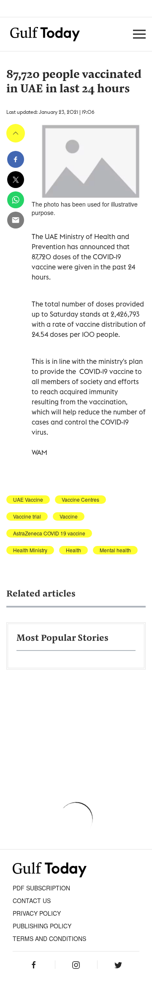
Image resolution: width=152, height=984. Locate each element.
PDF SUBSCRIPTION (41, 888)
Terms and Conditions (49, 938)
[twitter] (15, 179)
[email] (15, 220)
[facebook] (15, 159)
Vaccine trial (27, 516)
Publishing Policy (42, 926)
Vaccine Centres (80, 499)
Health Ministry (30, 550)
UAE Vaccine (28, 499)
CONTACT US (32, 900)
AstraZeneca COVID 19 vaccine (49, 533)
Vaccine (69, 516)
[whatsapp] (15, 199)
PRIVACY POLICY (37, 913)
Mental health (115, 550)
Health (73, 550)
